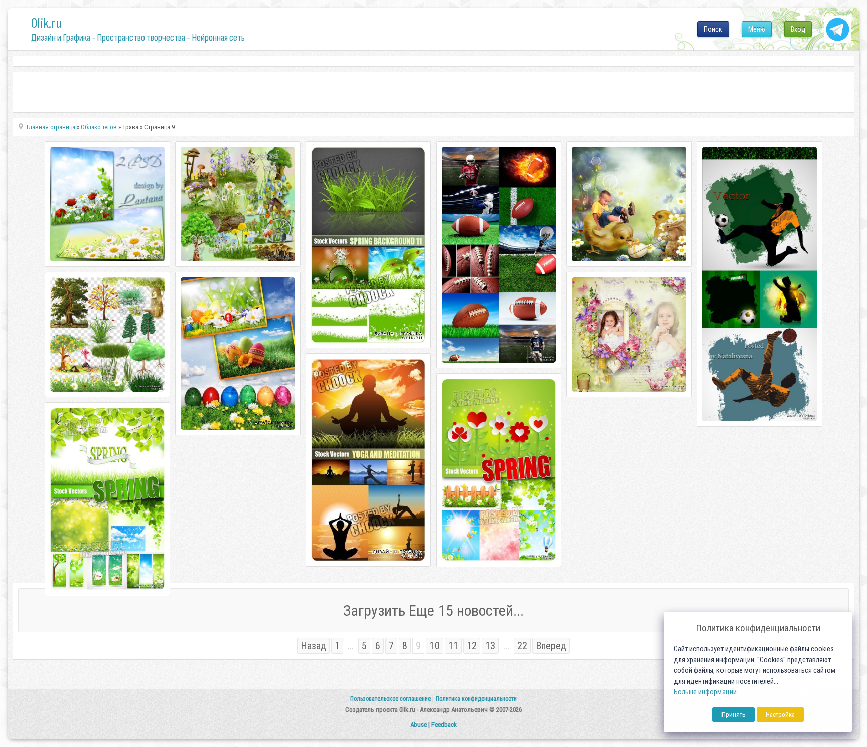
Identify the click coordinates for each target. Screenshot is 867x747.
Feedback (444, 724)
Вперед (551, 646)
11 (453, 646)
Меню (756, 29)
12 (472, 646)
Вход (798, 29)
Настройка (780, 714)
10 (434, 646)
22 (522, 646)
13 (490, 646)
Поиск (713, 29)
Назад (313, 646)
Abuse (418, 724)
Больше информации (705, 692)
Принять (733, 714)
